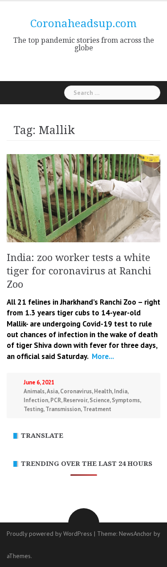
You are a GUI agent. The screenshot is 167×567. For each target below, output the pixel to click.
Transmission (63, 409)
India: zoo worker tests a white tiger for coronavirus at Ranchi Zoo (79, 271)
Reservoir (75, 400)
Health (103, 391)
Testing (33, 409)
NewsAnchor (135, 534)
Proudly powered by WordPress (49, 534)
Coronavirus (76, 391)
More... (102, 356)
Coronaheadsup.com (83, 23)
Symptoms (126, 400)
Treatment (97, 409)
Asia (52, 391)
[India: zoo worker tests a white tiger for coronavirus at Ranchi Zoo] (83, 197)
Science (100, 400)
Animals (34, 391)
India (120, 391)
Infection (36, 400)
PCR (55, 400)
